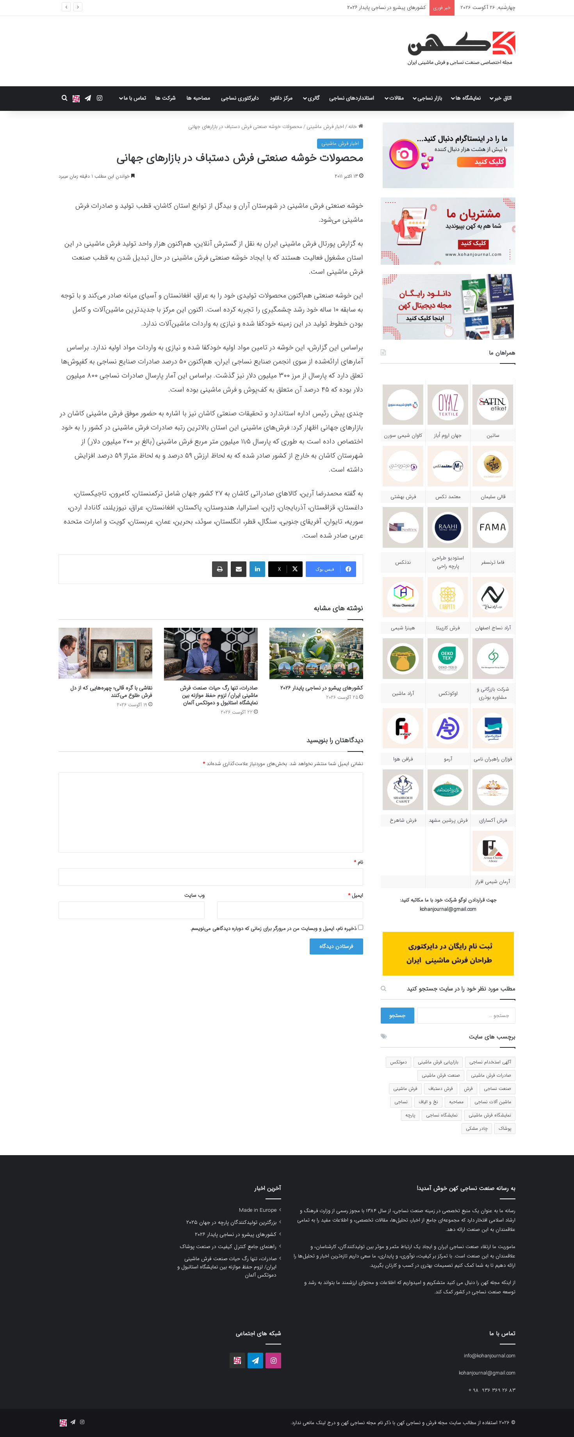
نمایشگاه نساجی (442, 1115)
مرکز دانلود (281, 98)
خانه (353, 127)
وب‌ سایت (194, 895)
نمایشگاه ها (468, 98)
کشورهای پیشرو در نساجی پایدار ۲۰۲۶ (321, 688)
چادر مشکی (477, 1128)
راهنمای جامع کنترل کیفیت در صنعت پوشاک (228, 1247)
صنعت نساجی (497, 1088)
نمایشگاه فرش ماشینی (490, 1115)
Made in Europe (257, 1210)
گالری (314, 98)
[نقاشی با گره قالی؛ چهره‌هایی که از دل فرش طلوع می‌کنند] (105, 654)
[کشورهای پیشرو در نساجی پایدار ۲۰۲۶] (316, 654)
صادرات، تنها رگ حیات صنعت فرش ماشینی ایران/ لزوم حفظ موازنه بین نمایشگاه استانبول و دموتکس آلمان (219, 695)
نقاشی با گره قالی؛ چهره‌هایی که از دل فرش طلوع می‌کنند (111, 692)
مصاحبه (456, 1102)
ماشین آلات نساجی (492, 1102)
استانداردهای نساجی (351, 98)
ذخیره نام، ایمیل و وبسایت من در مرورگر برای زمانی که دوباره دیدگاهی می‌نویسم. (273, 928)
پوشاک (505, 1128)
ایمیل (355, 895)
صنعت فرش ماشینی (441, 1075)
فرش (468, 1088)
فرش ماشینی (405, 1088)
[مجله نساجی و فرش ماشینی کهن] (456, 51)
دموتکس (398, 1062)
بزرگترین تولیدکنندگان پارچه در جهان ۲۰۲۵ (231, 1222)
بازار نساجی (429, 98)
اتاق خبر (503, 98)
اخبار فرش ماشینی (325, 127)
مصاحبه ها (198, 98)
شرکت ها (165, 98)
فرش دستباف (440, 1088)
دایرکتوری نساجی (240, 98)
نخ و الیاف (428, 1102)
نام (358, 862)
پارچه (410, 1115)
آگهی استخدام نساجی (490, 1062)
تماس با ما (135, 98)
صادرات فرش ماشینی (491, 1075)
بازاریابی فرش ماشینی (438, 1062)
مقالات (396, 98)
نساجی (401, 1102)
